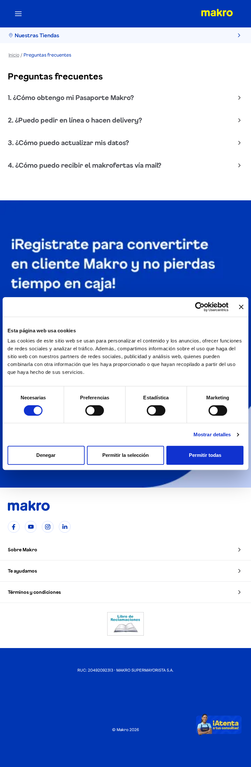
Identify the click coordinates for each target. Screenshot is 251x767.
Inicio (13, 55)
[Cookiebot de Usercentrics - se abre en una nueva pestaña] (199, 307)
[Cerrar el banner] (241, 307)
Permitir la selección (125, 455)
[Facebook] (14, 527)
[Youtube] (31, 527)
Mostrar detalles (212, 434)
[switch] (94, 410)
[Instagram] (48, 527)
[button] (125, 549)
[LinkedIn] (65, 527)
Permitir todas (205, 455)
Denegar (46, 455)
